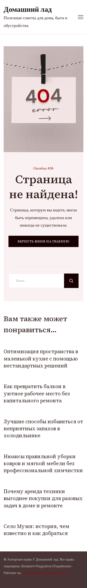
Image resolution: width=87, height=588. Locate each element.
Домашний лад (28, 9)
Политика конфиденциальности (45, 573)
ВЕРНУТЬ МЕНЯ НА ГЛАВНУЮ (44, 241)
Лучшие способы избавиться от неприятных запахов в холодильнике (43, 428)
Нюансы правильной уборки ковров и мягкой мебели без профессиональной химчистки (43, 463)
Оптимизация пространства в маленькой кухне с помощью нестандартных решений (41, 358)
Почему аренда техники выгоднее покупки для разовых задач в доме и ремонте (43, 498)
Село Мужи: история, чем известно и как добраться (36, 530)
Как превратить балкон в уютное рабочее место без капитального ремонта (37, 393)
